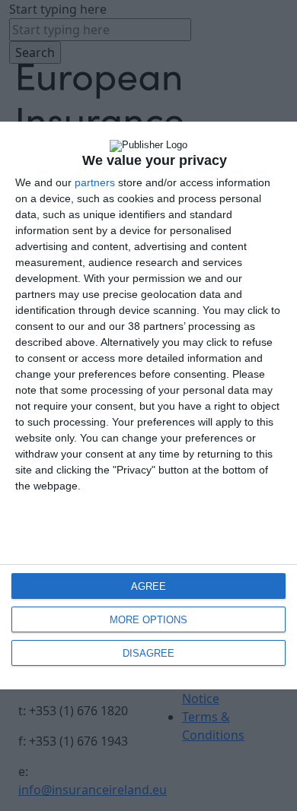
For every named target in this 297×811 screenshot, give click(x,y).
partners (95, 182)
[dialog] (148, 405)
